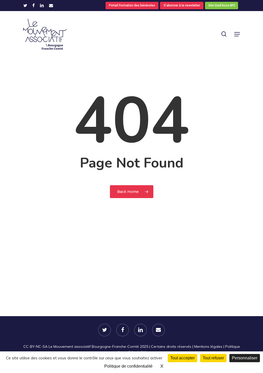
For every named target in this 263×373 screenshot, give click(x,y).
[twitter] (25, 5)
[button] (237, 34)
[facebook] (33, 5)
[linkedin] (42, 5)
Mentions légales (208, 346)
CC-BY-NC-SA (35, 346)
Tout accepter (182, 358)
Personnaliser (244, 358)
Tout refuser (213, 358)
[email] (51, 5)
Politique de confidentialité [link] (128, 366)
